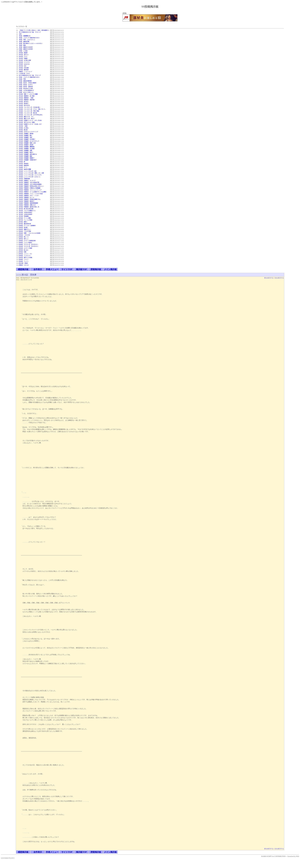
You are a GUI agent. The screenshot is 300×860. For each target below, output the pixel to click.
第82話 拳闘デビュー (25, 229)
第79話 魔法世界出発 (25, 223)
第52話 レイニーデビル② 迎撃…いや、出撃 (31, 173)
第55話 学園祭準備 (24, 178)
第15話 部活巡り (24, 103)
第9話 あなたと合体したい (26, 92)
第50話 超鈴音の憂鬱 (25, 169)
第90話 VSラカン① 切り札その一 (28, 244)
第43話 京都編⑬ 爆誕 (25, 156)
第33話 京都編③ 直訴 (25, 137)
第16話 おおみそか (24, 64)
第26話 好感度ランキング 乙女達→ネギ (30, 124)
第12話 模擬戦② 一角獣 (26, 98)
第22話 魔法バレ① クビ (26, 116)
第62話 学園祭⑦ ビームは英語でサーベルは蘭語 (32, 191)
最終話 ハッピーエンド (25, 71)
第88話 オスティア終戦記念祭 (27, 240)
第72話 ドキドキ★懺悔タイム (27, 210)
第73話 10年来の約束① (25, 212)
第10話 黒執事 (23, 52)
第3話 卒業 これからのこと (27, 39)
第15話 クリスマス (24, 62)
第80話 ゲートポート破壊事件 (27, 225)
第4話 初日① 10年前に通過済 (27, 82)
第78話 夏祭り (23, 221)
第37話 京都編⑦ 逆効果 (26, 144)
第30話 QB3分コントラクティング (28, 131)
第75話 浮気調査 (24, 216)
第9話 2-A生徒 (23, 51)
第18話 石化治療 (24, 67)
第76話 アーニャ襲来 (25, 218)
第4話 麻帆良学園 (24, 41)
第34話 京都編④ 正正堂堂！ (27, 139)
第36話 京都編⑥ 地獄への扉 (27, 143)
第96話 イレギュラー (25, 255)
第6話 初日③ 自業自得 (26, 86)
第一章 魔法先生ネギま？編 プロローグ (30, 32)
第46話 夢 (22, 161)
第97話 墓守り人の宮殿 (25, 257)
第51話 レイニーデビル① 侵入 (28, 171)
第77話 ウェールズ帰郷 (25, 220)
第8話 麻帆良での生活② (26, 49)
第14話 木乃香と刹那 (25, 60)
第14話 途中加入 (24, 101)
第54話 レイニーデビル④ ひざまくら (29, 176)
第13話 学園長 (23, 58)
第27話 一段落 (23, 126)
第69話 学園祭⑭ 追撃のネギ (27, 205)
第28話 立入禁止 (24, 128)
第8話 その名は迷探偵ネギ (26, 90)
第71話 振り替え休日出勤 (26, 208)
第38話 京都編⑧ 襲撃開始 (26, 146)
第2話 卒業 (22, 79)
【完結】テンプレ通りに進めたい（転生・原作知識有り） (34, 30)
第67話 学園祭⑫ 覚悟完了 (26, 201)
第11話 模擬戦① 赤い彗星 (26, 96)
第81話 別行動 (23, 227)
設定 (20, 34)
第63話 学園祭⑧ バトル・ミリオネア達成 (31, 193)
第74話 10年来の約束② (25, 214)
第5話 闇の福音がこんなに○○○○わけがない (31, 43)
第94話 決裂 (22, 252)
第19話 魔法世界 (24, 69)
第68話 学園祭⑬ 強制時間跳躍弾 (28, 203)
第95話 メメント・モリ (25, 253)
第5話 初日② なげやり (26, 84)
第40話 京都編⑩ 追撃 (25, 150)
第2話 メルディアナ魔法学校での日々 (29, 37)
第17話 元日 (22, 66)
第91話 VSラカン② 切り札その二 (28, 246)
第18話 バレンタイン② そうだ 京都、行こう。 (32, 109)
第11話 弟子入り (24, 54)
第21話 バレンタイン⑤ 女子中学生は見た (31, 114)
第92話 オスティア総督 (25, 248)
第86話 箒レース (24, 237)
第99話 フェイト (24, 261)
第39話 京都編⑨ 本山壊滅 (26, 148)
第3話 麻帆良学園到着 (25, 81)
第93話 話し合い (24, 250)
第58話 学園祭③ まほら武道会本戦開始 (30, 184)
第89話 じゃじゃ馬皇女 (25, 242)
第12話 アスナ (23, 56)
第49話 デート (23, 167)
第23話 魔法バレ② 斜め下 (26, 118)
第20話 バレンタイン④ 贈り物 (28, 113)
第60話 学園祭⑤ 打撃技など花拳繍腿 (29, 188)
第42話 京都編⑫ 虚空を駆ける (28, 154)
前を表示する (268, 278)
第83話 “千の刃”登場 (25, 231)
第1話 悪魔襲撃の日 (24, 36)
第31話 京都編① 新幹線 (26, 133)
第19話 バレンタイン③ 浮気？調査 (29, 111)
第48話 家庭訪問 (24, 165)
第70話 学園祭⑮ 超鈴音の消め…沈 (29, 206)
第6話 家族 (22, 45)
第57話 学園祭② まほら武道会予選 (29, 182)
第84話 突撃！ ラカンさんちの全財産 (29, 233)
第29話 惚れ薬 (23, 129)
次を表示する (279, 278)
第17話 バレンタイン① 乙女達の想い (29, 107)
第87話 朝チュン (24, 238)
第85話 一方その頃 (24, 235)
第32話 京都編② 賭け (25, 135)
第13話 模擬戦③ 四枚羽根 (26, 99)
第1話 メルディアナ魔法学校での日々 (29, 77)
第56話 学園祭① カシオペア (27, 180)
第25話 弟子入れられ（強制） (27, 122)
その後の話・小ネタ (24, 73)
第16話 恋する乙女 (24, 105)
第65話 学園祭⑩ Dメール (26, 197)
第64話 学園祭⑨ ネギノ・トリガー (29, 195)
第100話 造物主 (23, 263)
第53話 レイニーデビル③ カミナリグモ (30, 175)
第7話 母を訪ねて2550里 (26, 88)
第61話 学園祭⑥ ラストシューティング (30, 190)
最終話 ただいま (24, 265)
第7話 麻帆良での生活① (26, 47)
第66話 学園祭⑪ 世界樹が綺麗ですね (29, 199)
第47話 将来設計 (24, 163)
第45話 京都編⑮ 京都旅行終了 (28, 159)
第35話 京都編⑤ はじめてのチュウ (29, 141)
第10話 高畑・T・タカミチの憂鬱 (28, 94)
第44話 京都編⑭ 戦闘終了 (26, 158)
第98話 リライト (24, 259)
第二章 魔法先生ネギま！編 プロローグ (30, 75)
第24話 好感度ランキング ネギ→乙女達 (30, 120)
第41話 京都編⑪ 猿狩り (26, 152)
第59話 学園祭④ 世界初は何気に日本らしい (31, 186)
